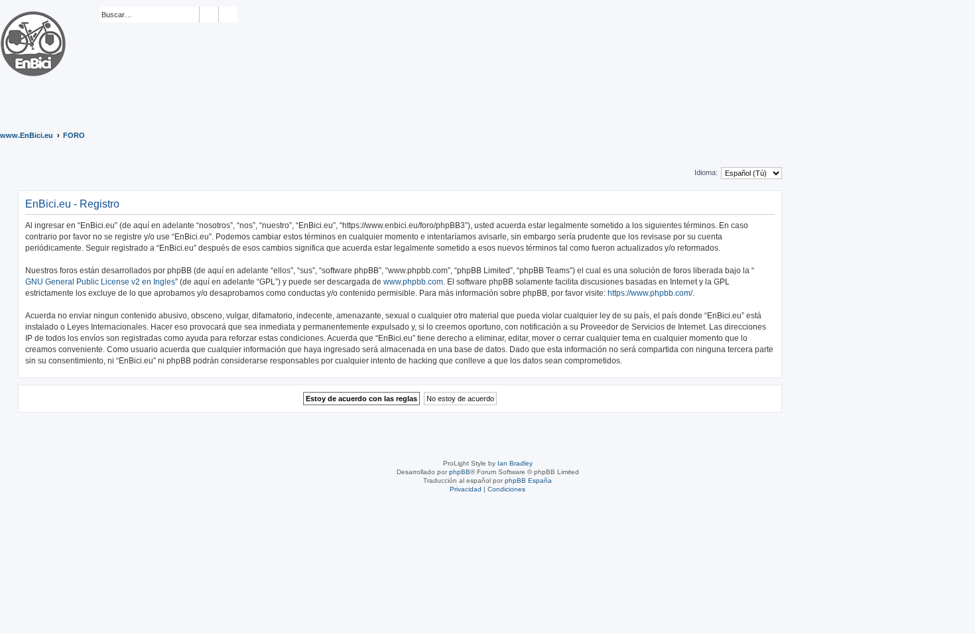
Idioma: (706, 172)
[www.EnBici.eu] (49, 58)
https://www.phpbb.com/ (650, 293)
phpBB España (528, 480)
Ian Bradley (515, 463)
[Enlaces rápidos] (968, 135)
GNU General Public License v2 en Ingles (100, 281)
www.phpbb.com (413, 281)
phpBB (459, 472)
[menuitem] (243, 15)
